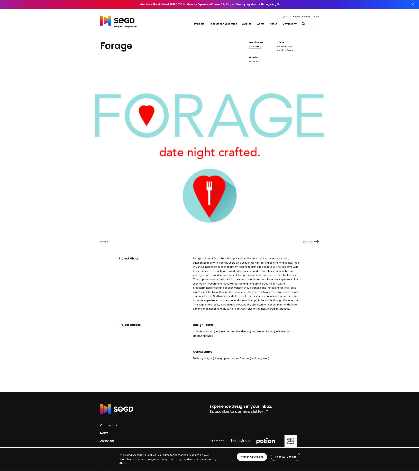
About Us (107, 440)
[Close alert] (412, 4)
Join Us (287, 16)
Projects (199, 23)
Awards (246, 23)
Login (316, 16)
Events (260, 23)
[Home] (118, 21)
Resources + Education (223, 23)
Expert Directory (301, 16)
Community (289, 23)
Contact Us (108, 425)
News (104, 433)
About (273, 23)
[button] (306, 24)
